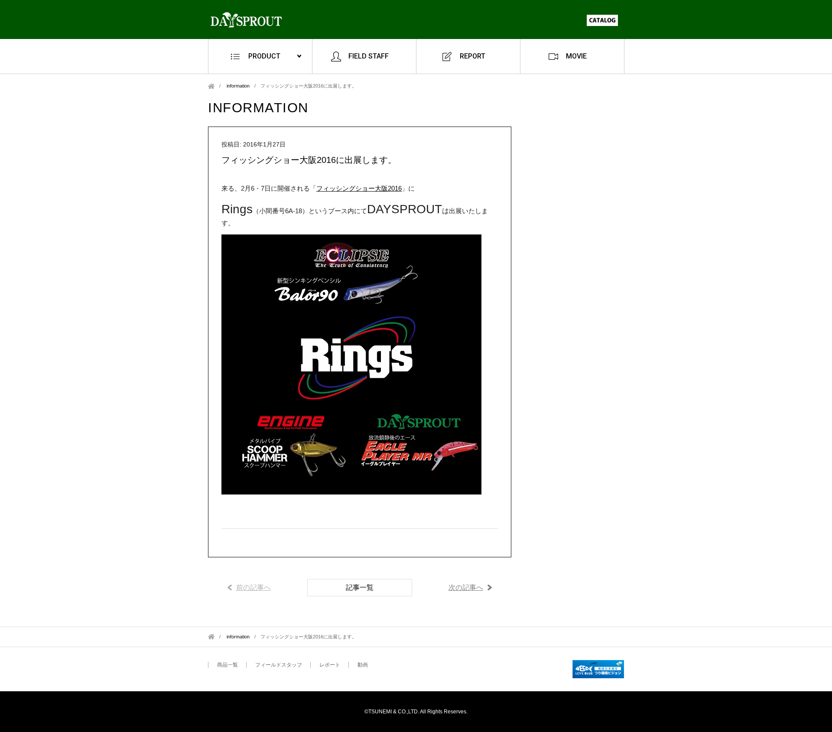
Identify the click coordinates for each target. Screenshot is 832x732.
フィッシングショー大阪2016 (359, 188)
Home (211, 86)
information (238, 85)
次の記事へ (465, 587)
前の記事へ (253, 587)
